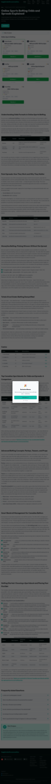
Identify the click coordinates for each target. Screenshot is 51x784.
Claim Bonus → (25, 397)
